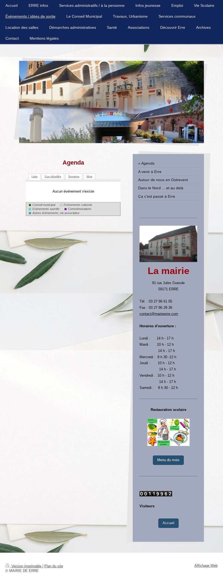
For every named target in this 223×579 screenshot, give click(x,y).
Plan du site (53, 566)
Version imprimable (26, 566)
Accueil (168, 523)
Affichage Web (206, 566)
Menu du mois (168, 460)
